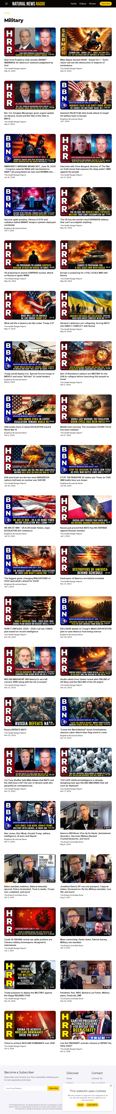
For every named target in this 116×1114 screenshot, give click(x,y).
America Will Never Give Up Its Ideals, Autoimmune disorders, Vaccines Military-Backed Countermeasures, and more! (85, 836)
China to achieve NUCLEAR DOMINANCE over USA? (29, 1043)
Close (80, 1105)
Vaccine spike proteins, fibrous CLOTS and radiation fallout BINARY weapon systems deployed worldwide (30, 222)
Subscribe (53, 1088)
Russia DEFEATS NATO (15, 729)
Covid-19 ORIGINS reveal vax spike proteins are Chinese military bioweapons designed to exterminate (28, 942)
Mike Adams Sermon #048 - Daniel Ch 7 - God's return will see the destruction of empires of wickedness (84, 62)
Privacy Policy (98, 1083)
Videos (82, 3)
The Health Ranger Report (15, 68)
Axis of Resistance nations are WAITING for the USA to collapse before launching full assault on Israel (84, 376)
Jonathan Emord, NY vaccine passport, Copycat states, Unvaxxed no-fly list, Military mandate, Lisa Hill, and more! (85, 889)
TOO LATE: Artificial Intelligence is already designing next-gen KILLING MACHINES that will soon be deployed (84, 783)
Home (74, 3)
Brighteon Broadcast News (71, 119)
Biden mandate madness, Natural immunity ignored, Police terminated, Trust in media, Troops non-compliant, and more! (29, 889)
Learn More (92, 1105)
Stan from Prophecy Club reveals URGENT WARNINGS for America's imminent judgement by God (28, 62)
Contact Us (97, 1078)
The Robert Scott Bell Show (71, 842)
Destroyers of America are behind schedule (82, 578)
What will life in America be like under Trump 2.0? (29, 323)
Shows (92, 3)
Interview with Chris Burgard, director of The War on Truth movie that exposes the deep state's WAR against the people (85, 169)
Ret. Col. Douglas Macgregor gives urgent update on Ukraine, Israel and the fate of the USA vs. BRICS (29, 116)
